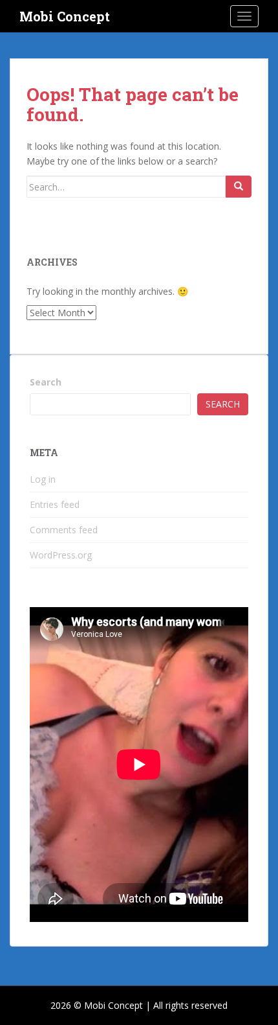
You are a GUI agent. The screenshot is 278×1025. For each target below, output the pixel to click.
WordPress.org (61, 555)
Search (45, 382)
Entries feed (55, 504)
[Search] (238, 187)
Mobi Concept (64, 16)
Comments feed (64, 530)
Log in (43, 479)
